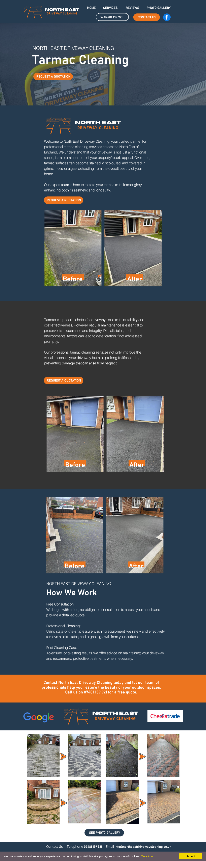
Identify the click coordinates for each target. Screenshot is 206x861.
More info (147, 856)
